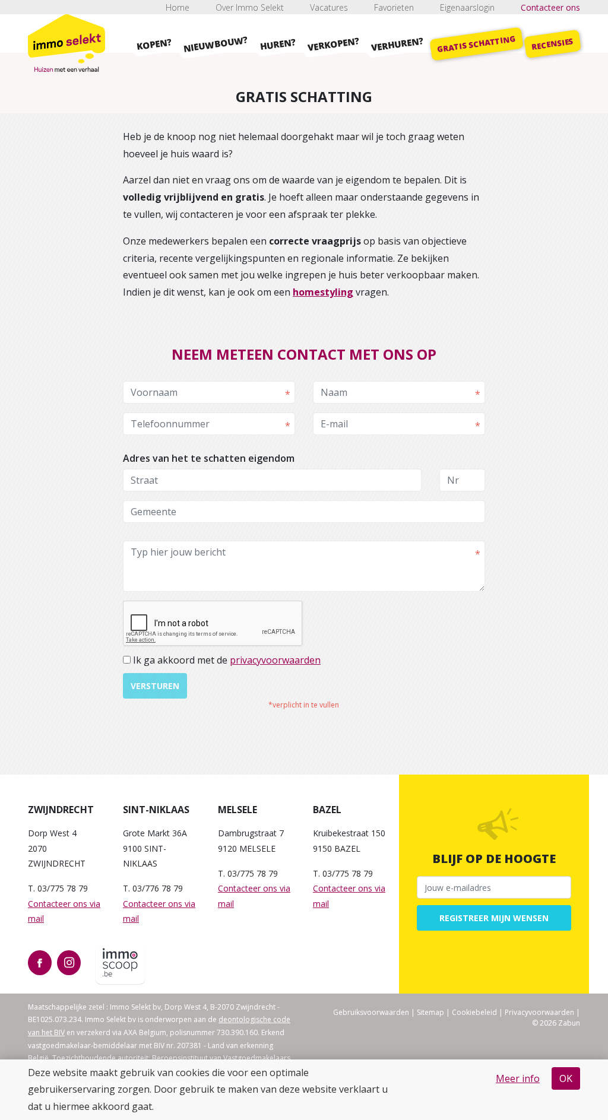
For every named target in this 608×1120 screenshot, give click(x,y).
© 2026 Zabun (556, 1023)
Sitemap (430, 1012)
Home (177, 7)
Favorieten (394, 7)
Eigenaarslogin (467, 7)
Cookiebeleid (474, 1012)
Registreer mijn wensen (494, 918)
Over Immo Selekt (250, 7)
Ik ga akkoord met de (227, 660)
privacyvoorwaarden (275, 660)
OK (565, 1078)
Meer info (518, 1078)
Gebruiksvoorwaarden (371, 1012)
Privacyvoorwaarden (539, 1012)
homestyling (323, 292)
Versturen (155, 685)
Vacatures (329, 7)
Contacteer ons (550, 7)
